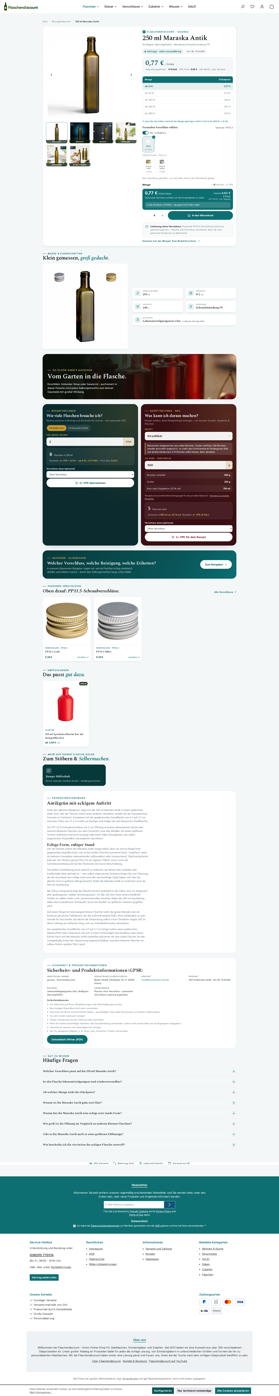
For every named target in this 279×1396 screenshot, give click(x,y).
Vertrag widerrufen (44, 1277)
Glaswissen (152, 1259)
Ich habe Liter (56, 428)
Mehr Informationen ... (41, 1392)
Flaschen (207, 1274)
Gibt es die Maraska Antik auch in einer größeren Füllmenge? (83, 1134)
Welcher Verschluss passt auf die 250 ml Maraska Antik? (79, 1071)
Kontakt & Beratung (135, 1361)
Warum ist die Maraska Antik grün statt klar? (72, 1103)
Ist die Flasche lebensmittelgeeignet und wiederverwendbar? (82, 1082)
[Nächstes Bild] (131, 74)
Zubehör (207, 1269)
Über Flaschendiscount (106, 1361)
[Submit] (169, 1204)
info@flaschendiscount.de (155, 979)
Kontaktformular (61, 1267)
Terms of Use (136, 1214)
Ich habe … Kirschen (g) (158, 458)
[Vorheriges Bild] (51, 74)
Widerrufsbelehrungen (103, 1264)
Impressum (96, 1248)
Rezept (149, 429)
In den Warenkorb (203, 215)
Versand (221, 69)
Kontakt (150, 1253)
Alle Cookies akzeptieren (233, 1390)
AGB (157, 1225)
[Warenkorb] (272, 6)
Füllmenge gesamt (57, 435)
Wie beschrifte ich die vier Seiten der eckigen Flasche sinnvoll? (84, 1145)
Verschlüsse (209, 1253)
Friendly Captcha (139, 1211)
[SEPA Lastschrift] (204, 1310)
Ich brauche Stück (78, 428)
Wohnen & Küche (212, 1248)
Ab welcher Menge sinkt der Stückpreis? (69, 1092)
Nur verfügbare (158, 132)
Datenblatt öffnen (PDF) (67, 1039)
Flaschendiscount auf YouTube (168, 1361)
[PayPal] (204, 1302)
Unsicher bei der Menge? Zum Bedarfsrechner (169, 241)
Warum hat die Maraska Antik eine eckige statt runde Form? (82, 1113)
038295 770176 (42, 1255)
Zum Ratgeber (214, 564)
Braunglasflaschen (61, 21)
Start (45, 21)
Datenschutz (96, 1259)
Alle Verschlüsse (223, 592)
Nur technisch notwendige (194, 1390)
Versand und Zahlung (158, 1248)
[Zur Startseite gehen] (21, 6)
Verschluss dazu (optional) (60, 468)
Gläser (206, 1264)
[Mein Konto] (262, 6)
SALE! (205, 1259)
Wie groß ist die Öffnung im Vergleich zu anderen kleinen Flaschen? (87, 1124)
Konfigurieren (163, 1390)
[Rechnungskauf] (216, 1302)
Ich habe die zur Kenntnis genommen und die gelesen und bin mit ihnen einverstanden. (141, 1225)
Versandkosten (130, 1378)
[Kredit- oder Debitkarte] (234, 1302)
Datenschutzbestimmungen (105, 1225)
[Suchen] (243, 6)
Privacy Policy (163, 1211)
